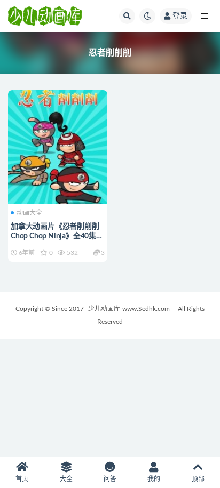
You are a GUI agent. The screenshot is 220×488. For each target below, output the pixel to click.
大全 (66, 479)
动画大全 (29, 213)
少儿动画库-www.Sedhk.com (129, 309)
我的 (153, 479)
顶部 (198, 479)
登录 (179, 16)
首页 (21, 479)
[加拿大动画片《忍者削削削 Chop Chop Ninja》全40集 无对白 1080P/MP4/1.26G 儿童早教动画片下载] (57, 145)
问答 (110, 479)
